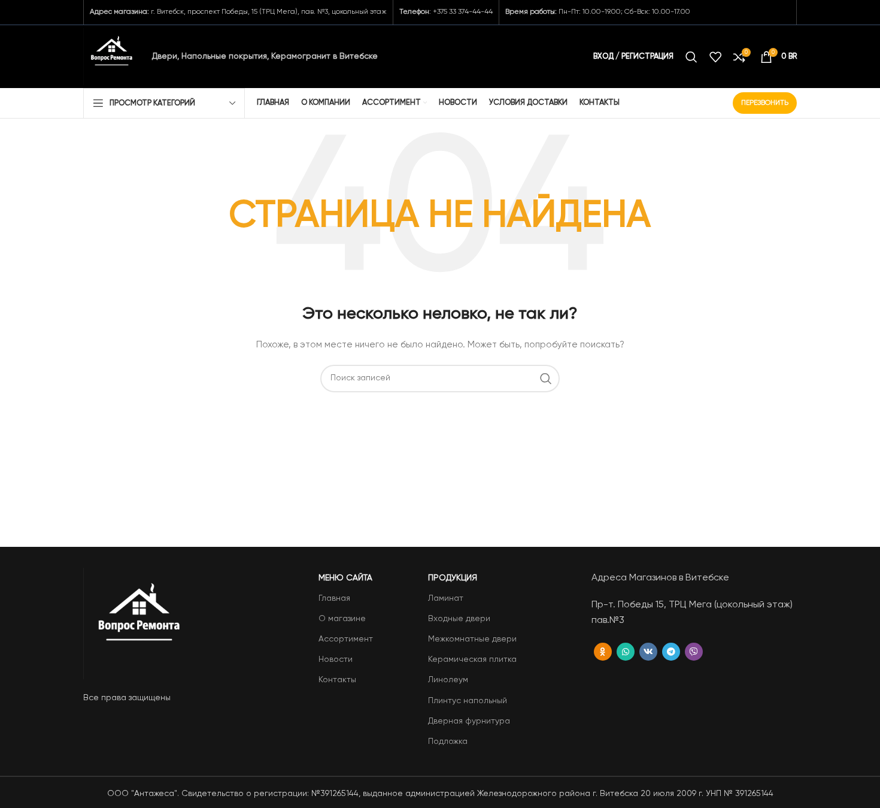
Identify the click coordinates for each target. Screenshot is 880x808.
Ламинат (445, 598)
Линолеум (448, 680)
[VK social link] (648, 652)
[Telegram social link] (671, 652)
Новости (335, 659)
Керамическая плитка (472, 659)
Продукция (452, 578)
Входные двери (459, 619)
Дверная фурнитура (469, 721)
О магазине (342, 619)
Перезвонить (764, 103)
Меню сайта (345, 578)
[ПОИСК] (546, 378)
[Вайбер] (694, 652)
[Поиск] (691, 57)
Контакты (337, 680)
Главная (334, 598)
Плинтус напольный (467, 701)
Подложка (448, 741)
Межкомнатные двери (472, 639)
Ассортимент (345, 639)
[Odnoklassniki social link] (603, 652)
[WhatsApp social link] (626, 652)
